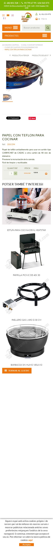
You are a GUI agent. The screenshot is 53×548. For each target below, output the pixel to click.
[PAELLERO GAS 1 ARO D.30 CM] (26, 296)
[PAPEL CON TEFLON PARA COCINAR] (25, 74)
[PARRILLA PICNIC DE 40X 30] (26, 251)
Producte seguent (40, 55)
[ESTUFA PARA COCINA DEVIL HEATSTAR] (26, 206)
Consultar (27, 173)
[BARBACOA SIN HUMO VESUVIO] (26, 341)
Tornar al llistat (18, 370)
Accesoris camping (10, 45)
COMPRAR (46, 174)
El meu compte (45, 14)
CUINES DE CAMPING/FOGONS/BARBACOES (21, 47)
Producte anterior (20, 55)
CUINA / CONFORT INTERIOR (32, 45)
